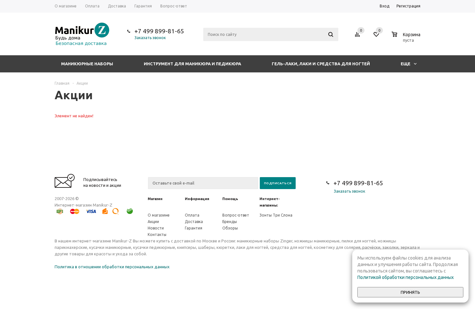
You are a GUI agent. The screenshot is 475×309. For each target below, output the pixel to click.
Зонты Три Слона (275, 215)
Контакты (157, 234)
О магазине (159, 215)
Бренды (229, 221)
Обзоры (230, 228)
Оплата (192, 215)
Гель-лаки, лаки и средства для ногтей (321, 63)
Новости (156, 228)
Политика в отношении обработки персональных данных (112, 266)
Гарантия (193, 228)
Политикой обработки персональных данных (405, 277)
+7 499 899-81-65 (159, 31)
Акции (153, 221)
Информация (197, 199)
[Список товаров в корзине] (406, 39)
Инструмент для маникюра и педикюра (192, 63)
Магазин (155, 199)
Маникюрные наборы (87, 63)
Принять (410, 292)
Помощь (230, 199)
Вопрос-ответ (235, 215)
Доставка (194, 221)
